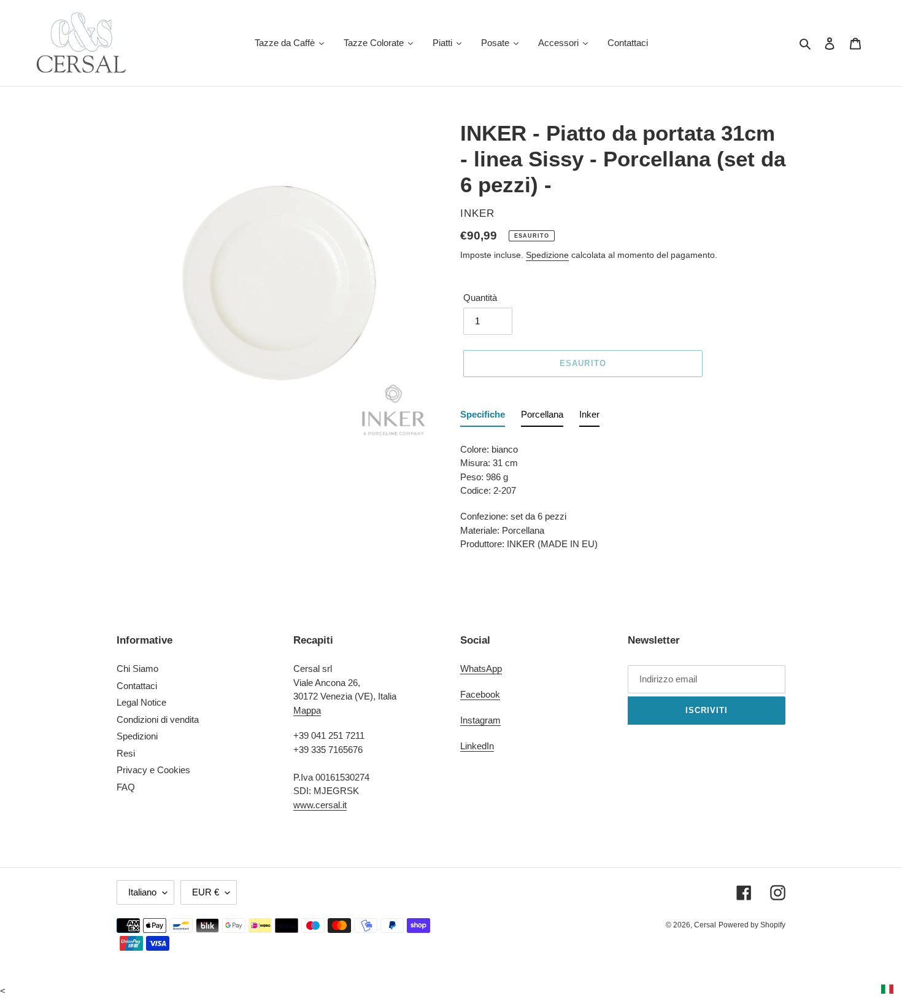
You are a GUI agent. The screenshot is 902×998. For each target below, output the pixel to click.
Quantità (480, 297)
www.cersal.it (320, 805)
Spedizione (547, 255)
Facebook (480, 694)
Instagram (480, 720)
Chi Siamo (137, 668)
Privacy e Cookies (153, 770)
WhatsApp (481, 668)
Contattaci (137, 685)
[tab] (482, 417)
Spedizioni (137, 736)
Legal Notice (141, 702)
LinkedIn (477, 746)
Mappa (307, 710)
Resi (126, 753)
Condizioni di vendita (158, 719)
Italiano (142, 892)
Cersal (705, 925)
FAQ (126, 787)
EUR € (205, 892)
